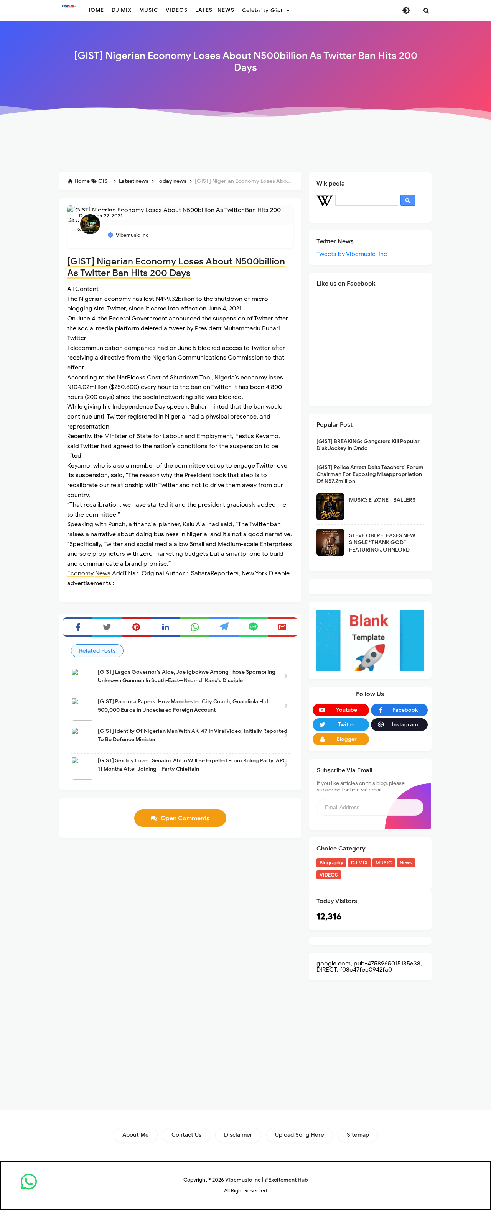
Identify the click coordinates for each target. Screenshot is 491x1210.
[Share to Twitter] (107, 627)
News (102, 573)
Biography (331, 862)
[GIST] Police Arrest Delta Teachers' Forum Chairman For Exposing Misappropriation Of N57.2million (369, 474)
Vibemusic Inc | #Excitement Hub (266, 1180)
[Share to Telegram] (224, 627)
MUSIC (384, 862)
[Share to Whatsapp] (194, 627)
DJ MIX (359, 862)
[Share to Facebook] (77, 627)
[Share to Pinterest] (136, 627)
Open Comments (185, 818)
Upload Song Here (299, 1134)
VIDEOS (329, 875)
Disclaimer (238, 1134)
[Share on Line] (253, 627)
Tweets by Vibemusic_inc (351, 254)
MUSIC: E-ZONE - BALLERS (382, 500)
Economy (80, 573)
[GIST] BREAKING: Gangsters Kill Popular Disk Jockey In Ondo (368, 444)
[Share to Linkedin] (165, 627)
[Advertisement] (245, 146)
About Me (135, 1134)
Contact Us (186, 1134)
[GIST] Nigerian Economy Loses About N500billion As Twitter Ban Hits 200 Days (176, 267)
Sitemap (358, 1134)
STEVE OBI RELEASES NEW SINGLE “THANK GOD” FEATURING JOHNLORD (382, 542)
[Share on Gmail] (282, 627)
